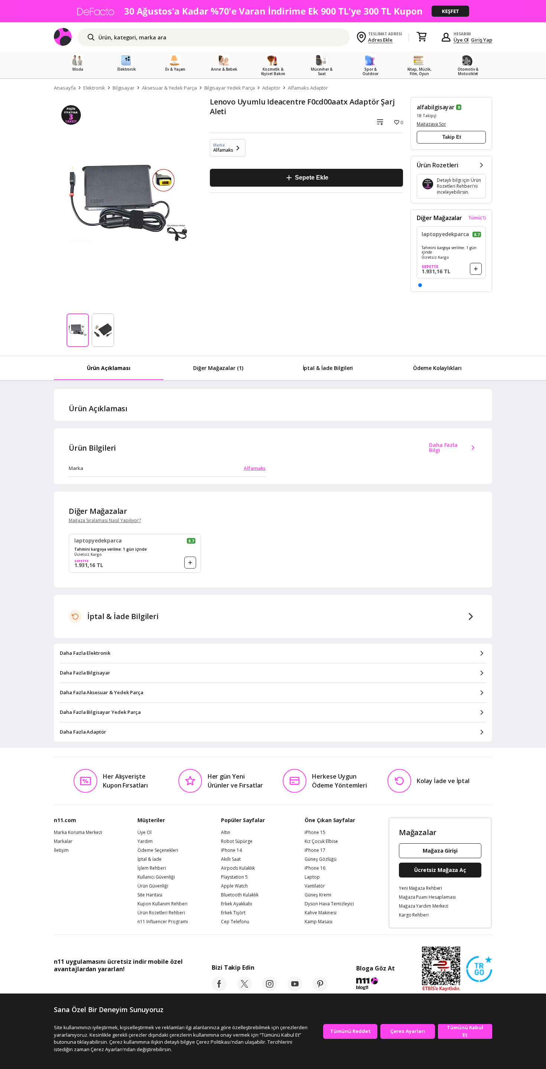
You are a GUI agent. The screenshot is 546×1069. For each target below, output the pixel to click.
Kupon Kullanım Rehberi (162, 904)
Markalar (63, 841)
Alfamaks (255, 468)
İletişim (61, 850)
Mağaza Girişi (440, 850)
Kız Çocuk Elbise (321, 841)
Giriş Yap (481, 39)
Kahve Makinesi (321, 913)
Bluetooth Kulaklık (240, 895)
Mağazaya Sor (431, 124)
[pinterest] (320, 989)
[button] (420, 285)
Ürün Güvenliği (152, 886)
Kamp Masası (318, 922)
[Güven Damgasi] (479, 969)
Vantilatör (315, 886)
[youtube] (294, 989)
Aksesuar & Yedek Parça (169, 87)
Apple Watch (234, 886)
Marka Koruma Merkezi (78, 832)
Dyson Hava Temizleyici (329, 904)
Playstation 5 (234, 877)
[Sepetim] (421, 37)
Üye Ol (461, 39)
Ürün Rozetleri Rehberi (161, 913)
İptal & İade (149, 859)
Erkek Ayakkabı (236, 904)
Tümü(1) (477, 218)
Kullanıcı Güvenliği (156, 877)
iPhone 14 (231, 850)
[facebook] (219, 989)
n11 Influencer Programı (162, 922)
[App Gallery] (165, 985)
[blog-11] (375, 984)
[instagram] (269, 989)
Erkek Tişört (233, 913)
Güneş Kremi (318, 895)
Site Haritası (149, 895)
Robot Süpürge (237, 841)
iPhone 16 (315, 868)
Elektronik (94, 87)
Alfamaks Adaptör (308, 87)
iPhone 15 (315, 832)
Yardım (145, 841)
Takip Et (451, 137)
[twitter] (244, 989)
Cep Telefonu (235, 922)
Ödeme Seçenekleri (157, 850)
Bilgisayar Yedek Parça (229, 87)
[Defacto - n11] (273, 11)
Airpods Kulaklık (238, 868)
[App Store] (77, 985)
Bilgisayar (123, 87)
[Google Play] (123, 985)
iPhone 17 (315, 850)
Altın (225, 832)
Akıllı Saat (231, 859)
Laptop (312, 877)
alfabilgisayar (436, 107)
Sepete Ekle (311, 177)
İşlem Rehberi (151, 868)
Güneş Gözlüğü (321, 859)
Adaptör (271, 87)
